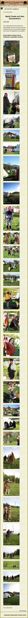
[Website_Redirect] (14, 6)
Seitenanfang (22, 610)
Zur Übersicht (8, 12)
